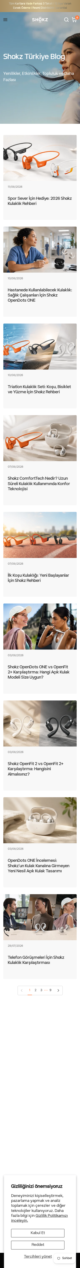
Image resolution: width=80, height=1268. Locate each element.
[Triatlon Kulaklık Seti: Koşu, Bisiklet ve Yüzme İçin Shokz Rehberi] (40, 347)
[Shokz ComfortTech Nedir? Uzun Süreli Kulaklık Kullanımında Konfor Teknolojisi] (40, 438)
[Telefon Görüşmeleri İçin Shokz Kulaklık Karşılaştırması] (40, 917)
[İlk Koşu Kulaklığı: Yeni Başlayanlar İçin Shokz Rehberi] (40, 535)
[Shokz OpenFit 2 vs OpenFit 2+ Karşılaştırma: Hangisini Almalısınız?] (40, 723)
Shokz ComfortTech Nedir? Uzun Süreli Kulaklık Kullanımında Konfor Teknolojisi (39, 484)
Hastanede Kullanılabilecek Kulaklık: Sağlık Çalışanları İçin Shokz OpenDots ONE (40, 295)
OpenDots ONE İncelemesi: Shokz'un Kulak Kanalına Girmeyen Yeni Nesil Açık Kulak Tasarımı (38, 866)
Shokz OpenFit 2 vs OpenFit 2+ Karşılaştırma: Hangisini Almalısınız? (36, 769)
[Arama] (66, 19)
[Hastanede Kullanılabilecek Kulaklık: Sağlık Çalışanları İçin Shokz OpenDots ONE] (40, 250)
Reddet (38, 1245)
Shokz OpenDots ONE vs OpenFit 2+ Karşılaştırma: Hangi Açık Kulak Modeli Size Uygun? (39, 672)
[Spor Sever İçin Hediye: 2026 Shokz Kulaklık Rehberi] (40, 158)
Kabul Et (38, 1233)
